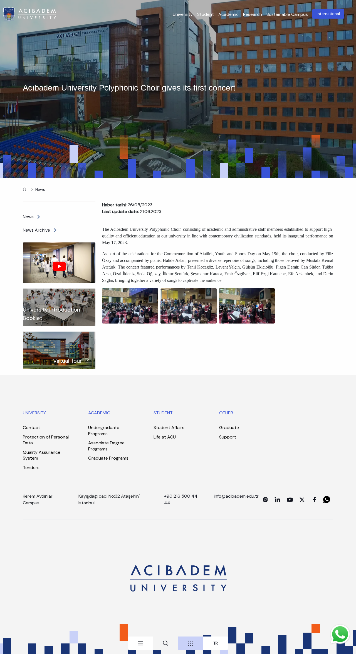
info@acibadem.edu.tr (237, 496)
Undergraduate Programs (103, 431)
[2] (188, 306)
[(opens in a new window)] (265, 499)
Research (252, 14)
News (40, 189)
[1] (130, 306)
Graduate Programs (108, 458)
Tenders (31, 467)
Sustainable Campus (287, 14)
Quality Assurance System (41, 455)
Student (205, 14)
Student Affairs (169, 427)
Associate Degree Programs (106, 446)
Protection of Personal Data (46, 440)
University (183, 14)
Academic (228, 14)
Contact (31, 427)
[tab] (140, 643)
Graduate (229, 427)
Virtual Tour (67, 360)
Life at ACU (165, 437)
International (328, 13)
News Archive (36, 230)
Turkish (215, 643)
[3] (247, 306)
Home (24, 188)
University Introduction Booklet (51, 314)
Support (227, 437)
